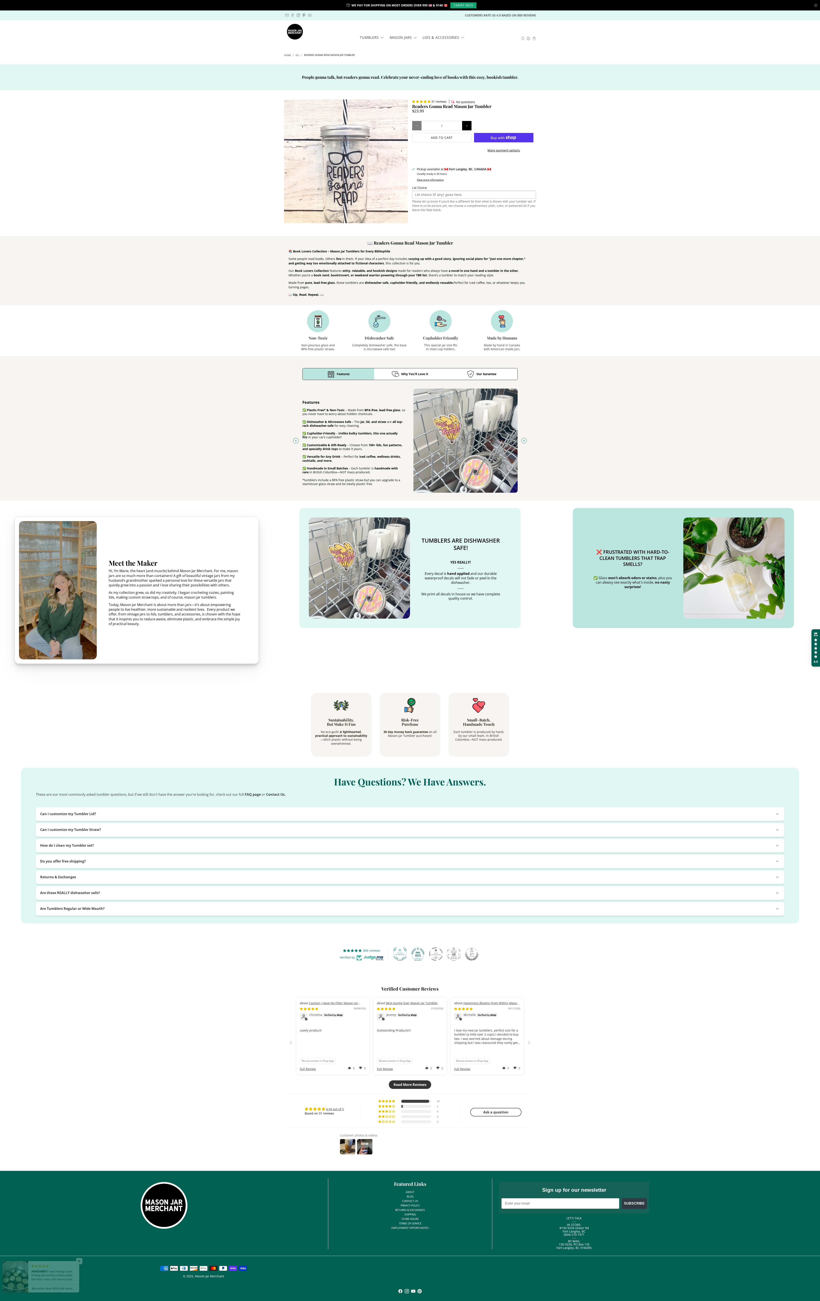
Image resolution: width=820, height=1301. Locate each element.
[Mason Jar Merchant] (294, 31)
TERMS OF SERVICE (410, 1223)
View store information (430, 179)
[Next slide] (524, 440)
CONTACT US (410, 1201)
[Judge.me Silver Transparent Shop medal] (436, 954)
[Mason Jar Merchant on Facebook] (292, 15)
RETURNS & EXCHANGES (410, 1210)
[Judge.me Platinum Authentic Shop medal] (400, 954)
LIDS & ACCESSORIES (441, 37)
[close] (816, 5)
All (298, 55)
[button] (421, 101)
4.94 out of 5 (335, 1109)
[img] (309, 1009)
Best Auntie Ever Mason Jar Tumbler (412, 1003)
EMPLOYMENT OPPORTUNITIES (410, 1228)
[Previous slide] (296, 440)
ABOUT (410, 1192)
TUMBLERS (369, 37)
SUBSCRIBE (634, 1203)
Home (287, 55)
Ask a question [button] (495, 1112)
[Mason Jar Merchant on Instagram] (298, 15)
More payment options (504, 150)
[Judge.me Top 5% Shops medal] (472, 954)
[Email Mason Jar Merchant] (287, 15)
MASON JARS (401, 37)
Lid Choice (419, 187)
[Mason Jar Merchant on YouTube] (310, 15)
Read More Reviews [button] (410, 1084)
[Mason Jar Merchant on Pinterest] (304, 15)
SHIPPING (410, 1214)
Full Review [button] (308, 1069)
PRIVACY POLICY (410, 1205)
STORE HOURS (410, 1219)
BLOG (410, 1196)
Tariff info (463, 5)
